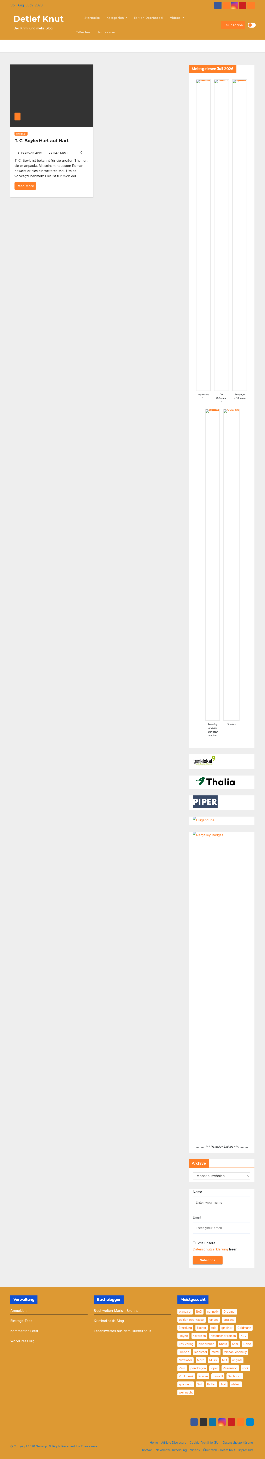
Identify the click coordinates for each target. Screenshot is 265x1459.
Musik (213, 1360)
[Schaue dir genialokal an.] (205, 760)
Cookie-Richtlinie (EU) (205, 1442)
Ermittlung (185, 1327)
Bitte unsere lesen (215, 1246)
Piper (214, 1368)
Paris (182, 1368)
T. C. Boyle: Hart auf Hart (41, 140)
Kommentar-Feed (24, 1331)
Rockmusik (186, 1376)
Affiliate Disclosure (173, 1442)
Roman (203, 1376)
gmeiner (226, 1327)
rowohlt (218, 1376)
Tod (223, 1384)
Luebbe (184, 1352)
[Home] (76, 18)
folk (213, 1327)
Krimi (235, 1344)
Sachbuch (235, 1376)
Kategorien (116, 17)
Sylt (199, 1384)
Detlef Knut (38, 19)
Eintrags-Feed (21, 1321)
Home (154, 1442)
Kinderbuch (206, 1344)
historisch (199, 1336)
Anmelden (18, 1310)
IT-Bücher (82, 32)
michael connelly (235, 1352)
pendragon (198, 1368)
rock (245, 1368)
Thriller (21, 133)
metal (215, 1352)
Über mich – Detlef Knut (219, 1450)
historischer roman (223, 1336)
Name (197, 1192)
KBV (244, 1336)
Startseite (92, 17)
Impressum (106, 32)
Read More (25, 186)
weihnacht (186, 1392)
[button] (217, 25)
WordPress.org (22, 1341)
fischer (201, 1327)
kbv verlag (186, 1344)
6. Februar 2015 (30, 152)
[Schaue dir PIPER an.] (205, 801)
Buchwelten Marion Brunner (117, 1310)
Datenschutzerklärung (210, 1249)
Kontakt (147, 1450)
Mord (200, 1360)
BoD (199, 1311)
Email (197, 1217)
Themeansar (89, 1446)
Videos (176, 17)
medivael (200, 1352)
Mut (224, 1360)
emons (213, 1319)
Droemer (230, 1311)
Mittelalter (185, 1360)
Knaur (223, 1344)
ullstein (235, 1384)
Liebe (247, 1344)
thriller (211, 1384)
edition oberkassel (148, 17)
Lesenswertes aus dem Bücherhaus (122, 1331)
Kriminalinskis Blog (109, 1321)
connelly (213, 1311)
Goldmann (244, 1327)
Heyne (183, 1336)
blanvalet (185, 1311)
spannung (185, 1384)
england (229, 1319)
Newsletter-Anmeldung (171, 1450)
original (237, 1360)
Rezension (230, 1368)
